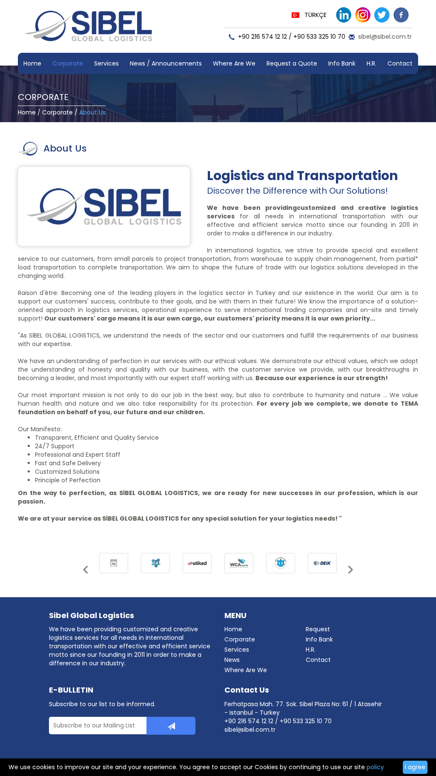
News (232, 660)
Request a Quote (292, 63)
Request (318, 629)
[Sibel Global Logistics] (88, 30)
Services (236, 649)
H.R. (371, 63)
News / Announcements (166, 63)
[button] (86, 573)
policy (375, 767)
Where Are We (234, 63)
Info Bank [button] (342, 63)
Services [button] (106, 63)
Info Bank (319, 639)
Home (32, 63)
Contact (400, 63)
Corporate (57, 112)
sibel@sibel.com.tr (385, 36)
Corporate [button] (67, 63)
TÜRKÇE (315, 15)
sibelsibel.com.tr (249, 729)
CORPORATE (43, 97)
